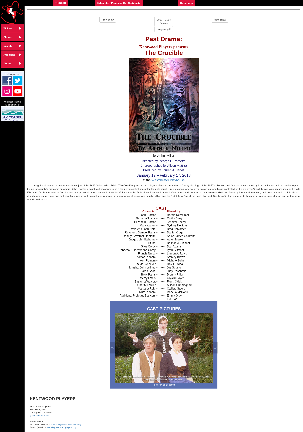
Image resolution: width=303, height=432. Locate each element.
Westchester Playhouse (168, 180)
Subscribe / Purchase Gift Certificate (118, 3)
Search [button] (8, 46)
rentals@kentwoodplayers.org (61, 427)
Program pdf (164, 29)
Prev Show (108, 19)
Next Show (220, 19)
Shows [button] (8, 37)
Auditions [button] (9, 54)
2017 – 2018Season (164, 21)
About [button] (7, 63)
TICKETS (60, 3)
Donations (186, 3)
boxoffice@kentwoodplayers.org (66, 424)
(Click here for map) (39, 415)
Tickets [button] (8, 28)
